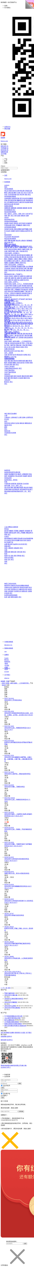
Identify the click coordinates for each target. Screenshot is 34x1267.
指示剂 (14, 354)
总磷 (24, 268)
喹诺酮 (17, 540)
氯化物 (14, 257)
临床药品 (7, 470)
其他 (24, 540)
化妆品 (6, 536)
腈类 (7, 364)
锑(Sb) (19, 320)
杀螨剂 (13, 231)
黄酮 (9, 240)
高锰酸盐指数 (21, 266)
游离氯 (6, 257)
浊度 (10, 247)
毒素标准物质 (8, 206)
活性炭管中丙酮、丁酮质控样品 (14, 786)
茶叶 (9, 215)
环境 (5, 243)
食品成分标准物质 (10, 238)
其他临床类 (8, 478)
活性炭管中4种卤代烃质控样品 (14, 915)
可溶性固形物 (12, 194)
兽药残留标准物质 (10, 196)
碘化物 (24, 257)
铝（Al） (27, 305)
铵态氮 (23, 270)
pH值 (18, 192)
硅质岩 (13, 423)
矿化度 (30, 247)
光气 (17, 337)
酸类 (12, 376)
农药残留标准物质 (10, 227)
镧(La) (23, 314)
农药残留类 (15, 489)
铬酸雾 (13, 337)
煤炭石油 (7, 431)
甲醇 (7, 345)
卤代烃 (22, 362)
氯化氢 (27, 335)
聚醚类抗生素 (21, 200)
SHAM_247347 (9, 913)
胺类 (14, 364)
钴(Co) (19, 308)
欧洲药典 (13, 483)
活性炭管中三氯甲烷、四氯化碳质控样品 (17, 774)
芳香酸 (16, 531)
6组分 (6, 746)
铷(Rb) (30, 318)
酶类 (18, 487)
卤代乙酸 (15, 261)
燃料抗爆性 (14, 597)
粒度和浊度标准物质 (10, 595)
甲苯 (23, 343)
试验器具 (17, 548)
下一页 (5, 988)
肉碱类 (25, 476)
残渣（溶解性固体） (21, 247)
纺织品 (6, 529)
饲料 (5, 215)
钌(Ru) (15, 320)
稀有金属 (7, 306)
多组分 (11, 276)
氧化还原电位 (13, 249)
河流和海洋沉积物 (10, 432)
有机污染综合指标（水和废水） (14, 264)
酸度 (5, 192)
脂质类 (30, 476)
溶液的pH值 (8, 587)
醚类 (27, 360)
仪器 (5, 550)
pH (14, 247)
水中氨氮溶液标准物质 (11, 1022)
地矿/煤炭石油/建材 (10, 413)
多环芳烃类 (22, 223)
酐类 (30, 360)
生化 (9, 559)
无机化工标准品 (9, 366)
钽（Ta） (12, 328)
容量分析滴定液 (9, 349)
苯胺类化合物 (28, 287)
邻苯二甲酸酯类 (17, 225)
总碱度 (23, 249)
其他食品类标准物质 (10, 221)
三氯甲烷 (12, 345)
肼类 (10, 364)
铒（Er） (15, 310)
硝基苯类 (7, 289)
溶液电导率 (16, 587)
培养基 (25, 354)
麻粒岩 (22, 423)
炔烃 (18, 362)
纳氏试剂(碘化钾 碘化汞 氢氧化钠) (15, 1025)
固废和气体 (8, 297)
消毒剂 (24, 225)
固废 (5, 299)
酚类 (23, 360)
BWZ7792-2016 (9, 812)
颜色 (13, 251)
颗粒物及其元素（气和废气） (13, 274)
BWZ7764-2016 (9, 785)
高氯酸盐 (10, 259)
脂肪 (10, 190)
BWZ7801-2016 (9, 711)
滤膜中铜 (10, 280)
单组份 (6, 276)
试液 (5, 354)
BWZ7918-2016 (9, 740)
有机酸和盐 (11, 476)
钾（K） (16, 307)
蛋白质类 (7, 487)
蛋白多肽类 (18, 476)
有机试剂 (7, 374)
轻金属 (6, 310)
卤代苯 (6, 531)
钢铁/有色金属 (8, 300)
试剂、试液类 (8, 353)
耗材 (5, 554)
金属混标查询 (5, 170)
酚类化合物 (11, 287)
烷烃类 (19, 376)
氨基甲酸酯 (25, 229)
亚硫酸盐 (12, 262)
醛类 (15, 360)
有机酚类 (27, 531)
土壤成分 (7, 417)
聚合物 (10, 544)
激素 (15, 487)
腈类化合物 (22, 295)
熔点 (30, 587)
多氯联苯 (29, 223)
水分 (22, 192)
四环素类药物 (12, 200)
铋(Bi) (30, 307)
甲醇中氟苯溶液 (9, 993)
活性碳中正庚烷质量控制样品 (13, 998)
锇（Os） (17, 314)
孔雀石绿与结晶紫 (24, 202)
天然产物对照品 (9, 370)
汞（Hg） (21, 326)
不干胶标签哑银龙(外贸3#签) (13, 1016)
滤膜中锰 (17, 280)
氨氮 (31, 268)
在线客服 (4, 172)
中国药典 (7, 483)
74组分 (6, 904)
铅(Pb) (14, 318)
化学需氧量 (12, 266)
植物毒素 (9, 210)
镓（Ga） (29, 310)
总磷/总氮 (29, 270)
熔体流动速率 (24, 587)
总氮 (27, 268)
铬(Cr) (24, 308)
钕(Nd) (29, 316)
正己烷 (8, 347)
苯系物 (24, 285)
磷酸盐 (20, 259)
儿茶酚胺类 (25, 474)
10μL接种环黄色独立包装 (12, 1018)
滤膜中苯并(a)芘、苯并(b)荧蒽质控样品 (16, 873)
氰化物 (23, 255)
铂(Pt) (26, 318)
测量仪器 (7, 552)
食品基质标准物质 (10, 212)
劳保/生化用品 (8, 557)
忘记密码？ (4, 1095)
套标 (21, 246)
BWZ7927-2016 (9, 726)
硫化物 (19, 255)
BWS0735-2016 (9, 899)
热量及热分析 (22, 589)
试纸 (12, 555)
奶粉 (19, 213)
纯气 (9, 299)
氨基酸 (13, 240)
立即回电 (21, 1111)
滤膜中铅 (23, 276)
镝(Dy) (9, 310)
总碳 (16, 268)
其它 (29, 194)
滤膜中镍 (23, 280)
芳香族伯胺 (8, 225)
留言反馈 (4, 1040)
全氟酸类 (21, 531)
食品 (5, 187)
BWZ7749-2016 (9, 698)
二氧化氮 (19, 333)
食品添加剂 (8, 235)
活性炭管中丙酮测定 (10, 1002)
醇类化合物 (14, 295)
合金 (5, 331)
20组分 (6, 862)
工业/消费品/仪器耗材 (11, 527)
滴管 (15, 555)
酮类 (20, 360)
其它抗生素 (23, 198)
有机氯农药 (24, 289)
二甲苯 (27, 343)
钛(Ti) (30, 322)
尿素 (21, 262)
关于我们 (29, 1032)
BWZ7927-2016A (9, 798)
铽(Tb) (18, 322)
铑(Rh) (11, 320)
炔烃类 (21, 378)
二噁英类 (12, 293)
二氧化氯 (22, 251)
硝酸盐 (25, 259)
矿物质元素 (28, 190)
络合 (18, 351)
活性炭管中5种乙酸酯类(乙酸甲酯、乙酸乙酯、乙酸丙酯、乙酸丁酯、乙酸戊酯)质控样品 (18, 759)
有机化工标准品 (9, 359)
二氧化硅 (23, 261)
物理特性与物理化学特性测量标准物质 (16, 585)
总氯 (10, 257)
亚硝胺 (6, 223)
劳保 (5, 559)
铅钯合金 (13, 333)
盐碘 (27, 215)
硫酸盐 (28, 255)
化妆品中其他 (10, 540)
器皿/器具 (7, 546)
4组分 (6, 731)
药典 (5, 482)
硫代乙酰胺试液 (9, 1020)
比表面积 (10, 591)
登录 (6, 5)
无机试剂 (7, 380)
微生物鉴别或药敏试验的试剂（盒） (16, 491)
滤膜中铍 (26, 278)
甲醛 (10, 285)
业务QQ (9, 1036)
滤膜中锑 (19, 278)
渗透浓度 (24, 591)
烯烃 (9, 360)
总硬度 (10, 251)
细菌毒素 (13, 208)
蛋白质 (6, 190)
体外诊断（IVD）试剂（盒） (13, 485)
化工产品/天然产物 (10, 357)
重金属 (6, 313)
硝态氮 (18, 270)
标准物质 (7, 1032)
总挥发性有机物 (14, 343)
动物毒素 (19, 208)
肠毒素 (25, 208)
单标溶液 (7, 255)
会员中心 (10, 1040)
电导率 (22, 194)
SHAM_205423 (9, 926)
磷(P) (10, 318)
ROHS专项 (20, 544)
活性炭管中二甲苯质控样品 (13, 700)
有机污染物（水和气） (11, 282)
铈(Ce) (15, 308)
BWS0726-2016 (9, 827)
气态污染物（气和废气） (12, 331)
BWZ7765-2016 (9, 842)
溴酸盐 (16, 259)
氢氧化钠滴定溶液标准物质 (13, 1024)
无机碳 (13, 268)
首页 (2, 1032)
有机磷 (6, 229)
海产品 (30, 213)
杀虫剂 (8, 231)
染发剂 (28, 540)
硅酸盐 (28, 261)
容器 (5, 548)
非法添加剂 (8, 236)
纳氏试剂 (4, 146)
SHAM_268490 (9, 956)
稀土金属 (7, 321)
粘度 (9, 589)
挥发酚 (14, 285)
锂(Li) (27, 314)
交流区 (6, 665)
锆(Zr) (10, 326)
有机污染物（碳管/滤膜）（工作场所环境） (18, 341)
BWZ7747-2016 (9, 772)
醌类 (12, 360)
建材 (5, 427)
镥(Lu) (31, 314)
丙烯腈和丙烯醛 (19, 291)
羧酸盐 (14, 362)
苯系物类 (7, 376)
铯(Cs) (28, 308)
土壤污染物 (21, 417)
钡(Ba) (22, 307)
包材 (5, 561)
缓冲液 (10, 354)
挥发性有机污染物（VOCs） (13, 284)
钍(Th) (26, 322)
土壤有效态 (14, 417)
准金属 (6, 327)
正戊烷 (13, 347)
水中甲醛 (4, 154)
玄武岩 (17, 423)
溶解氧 (6, 266)
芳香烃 (27, 362)
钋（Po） (18, 328)
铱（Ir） (11, 314)
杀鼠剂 (11, 223)
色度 (5, 247)
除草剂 (18, 231)
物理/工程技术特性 (10, 583)
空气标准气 (22, 299)
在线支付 (7, 126)
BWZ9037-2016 (9, 755)
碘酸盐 (17, 262)
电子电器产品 (8, 542)
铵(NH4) (15, 326)
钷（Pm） (14, 330)
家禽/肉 (23, 215)
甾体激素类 (8, 198)
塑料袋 (19, 555)
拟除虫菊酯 (17, 229)
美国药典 (19, 483)
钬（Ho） (27, 312)
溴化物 (28, 257)
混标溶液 (13, 255)
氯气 (22, 335)
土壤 (5, 415)
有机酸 (10, 362)
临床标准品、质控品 (10, 480)
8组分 (6, 917)
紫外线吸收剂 (8, 538)
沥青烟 (21, 337)
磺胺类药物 (15, 198)
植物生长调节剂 (25, 231)
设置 (25, 1243)
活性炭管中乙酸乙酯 (10, 995)
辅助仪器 (13, 552)
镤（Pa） (20, 330)
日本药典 (26, 483)
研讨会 (6, 659)
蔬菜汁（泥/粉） (13, 213)
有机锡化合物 (25, 293)
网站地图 (7, 128)
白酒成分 (23, 240)
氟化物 (19, 257)
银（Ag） (21, 305)
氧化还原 (11, 351)
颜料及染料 (12, 532)
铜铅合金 (7, 333)
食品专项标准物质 (10, 244)
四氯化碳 (18, 345)
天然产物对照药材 (10, 372)
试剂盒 (6, 217)
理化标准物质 (8, 189)
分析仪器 (19, 552)
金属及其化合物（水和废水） (13, 303)
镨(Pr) (22, 318)
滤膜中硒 (7, 278)
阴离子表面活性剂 (10, 270)
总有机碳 (7, 268)
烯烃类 (24, 376)
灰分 (25, 192)
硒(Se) (28, 320)
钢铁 (5, 334)
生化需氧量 (29, 266)
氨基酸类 (12, 474)
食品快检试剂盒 (9, 219)
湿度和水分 (14, 589)
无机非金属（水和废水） (12, 253)
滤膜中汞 (17, 276)
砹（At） (24, 328)
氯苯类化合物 (19, 287)
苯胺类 (16, 223)
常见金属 (7, 302)
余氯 (17, 251)
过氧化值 (10, 192)
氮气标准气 (14, 299)
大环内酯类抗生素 (12, 202)
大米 (23, 213)
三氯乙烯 (25, 345)
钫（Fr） (30, 328)
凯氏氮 (20, 268)
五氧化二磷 (12, 335)
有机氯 (11, 229)
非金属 (14, 544)
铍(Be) (26, 307)
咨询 (5, 921)
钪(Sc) (24, 320)
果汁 (5, 213)
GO (30, 988)
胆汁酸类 (18, 474)
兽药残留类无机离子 (26, 489)
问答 (6, 667)
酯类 (5, 362)
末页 (9, 988)
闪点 (5, 589)
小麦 (26, 213)
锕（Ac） (26, 330)
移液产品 (7, 555)
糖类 (5, 240)
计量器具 (10, 548)
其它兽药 (16, 204)
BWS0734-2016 (9, 884)
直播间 (12, 1032)
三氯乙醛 (27, 291)
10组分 (6, 717)
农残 (21, 540)
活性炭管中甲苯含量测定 (12, 1007)
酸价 (15, 192)
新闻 (6, 663)
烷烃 (5, 360)
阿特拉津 (10, 291)
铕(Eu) (20, 310)
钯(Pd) (18, 318)
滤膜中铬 (13, 278)
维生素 (22, 190)
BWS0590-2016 (9, 871)
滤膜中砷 (29, 276)
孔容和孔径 (17, 591)
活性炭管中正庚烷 (10, 1006)
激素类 (6, 474)
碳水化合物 (16, 190)
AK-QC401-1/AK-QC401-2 (12, 971)
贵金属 (6, 317)
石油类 (19, 285)
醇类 (15, 376)
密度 (26, 194)
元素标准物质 (8, 368)
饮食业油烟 (27, 337)
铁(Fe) (24, 310)
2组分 (6, 702)
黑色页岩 (7, 423)
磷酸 (7, 339)
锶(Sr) (13, 322)
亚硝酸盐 (9, 261)
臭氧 (24, 333)
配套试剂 (26, 246)
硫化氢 (19, 335)
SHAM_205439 (9, 941)
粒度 (18, 194)
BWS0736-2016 (9, 857)
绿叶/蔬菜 (17, 215)
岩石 (5, 421)
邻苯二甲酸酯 (21, 532)
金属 (5, 544)
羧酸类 (11, 531)
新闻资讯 (7, 661)
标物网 (3, 681)
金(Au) (11, 307)
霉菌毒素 (7, 208)
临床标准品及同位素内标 (12, 472)
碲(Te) (22, 322)
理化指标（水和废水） (11, 245)
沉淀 (15, 351)
